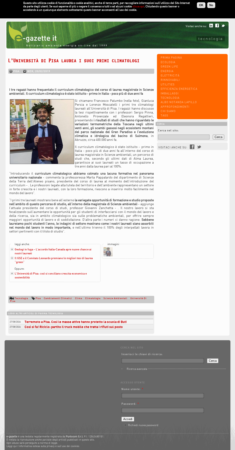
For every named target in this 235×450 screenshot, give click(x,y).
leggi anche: (22, 244)
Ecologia (168, 62)
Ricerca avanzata (137, 369)
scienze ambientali (115, 298)
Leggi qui (11, 446)
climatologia (93, 298)
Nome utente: (132, 389)
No (211, 5)
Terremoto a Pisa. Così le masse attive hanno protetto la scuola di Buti (76, 322)
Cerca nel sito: (168, 130)
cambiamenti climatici (58, 298)
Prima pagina (171, 57)
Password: (130, 403)
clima (78, 298)
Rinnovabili (170, 80)
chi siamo (168, 111)
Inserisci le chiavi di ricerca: (142, 354)
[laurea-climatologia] (108, 255)
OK (201, 5)
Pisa (38, 298)
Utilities (168, 84)
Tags (164, 115)
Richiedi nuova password (143, 425)
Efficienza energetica (179, 89)
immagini (113, 244)
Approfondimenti (175, 106)
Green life (169, 66)
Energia (167, 71)
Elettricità (170, 75)
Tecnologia (210, 38)
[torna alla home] (31, 41)
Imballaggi (170, 93)
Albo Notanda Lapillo (179, 102)
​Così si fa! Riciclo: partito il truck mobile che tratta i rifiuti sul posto (74, 327)
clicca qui (138, 6)
